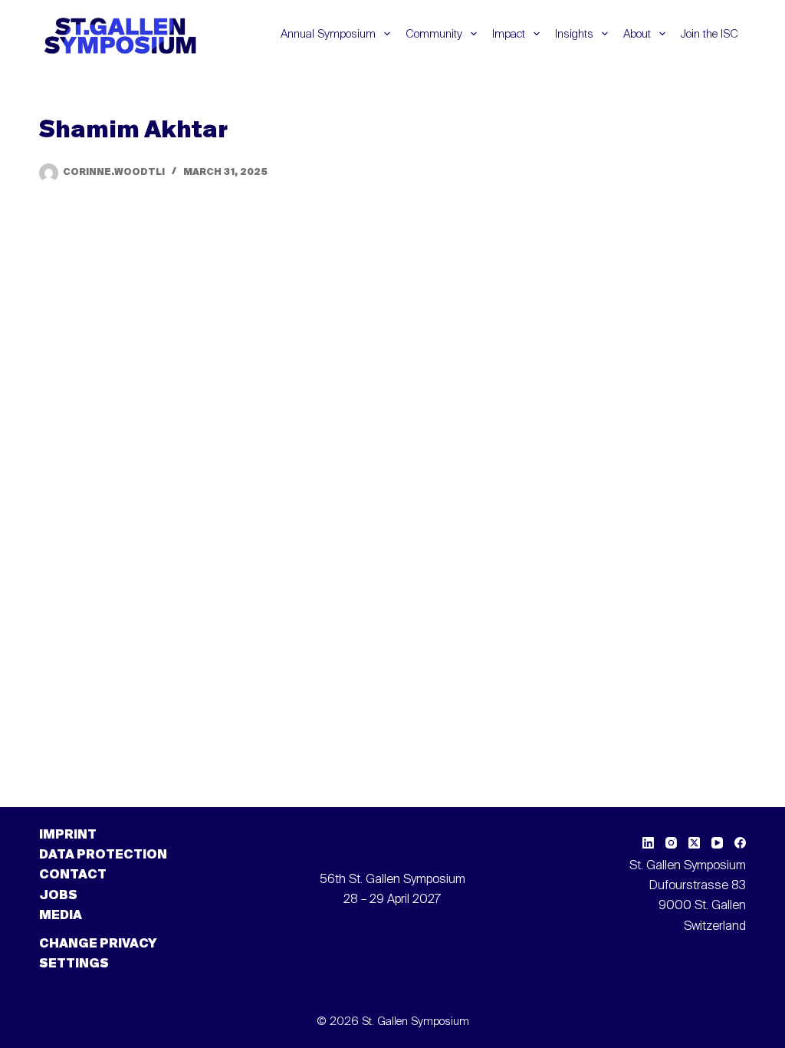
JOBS (58, 896)
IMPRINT (68, 835)
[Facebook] (740, 843)
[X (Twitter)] (694, 843)
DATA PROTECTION (103, 855)
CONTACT (73, 875)
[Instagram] (671, 843)
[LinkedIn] (648, 843)
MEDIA (60, 916)
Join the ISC (709, 34)
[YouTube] (717, 843)
